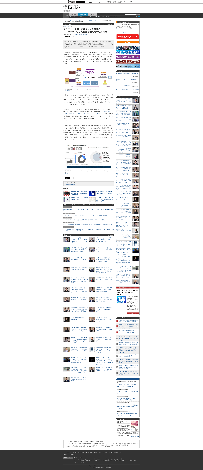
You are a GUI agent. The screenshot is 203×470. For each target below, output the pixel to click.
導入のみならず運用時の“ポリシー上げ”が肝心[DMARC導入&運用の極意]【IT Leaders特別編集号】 (88, 224)
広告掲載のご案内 (89, 452)
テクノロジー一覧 (76, 20)
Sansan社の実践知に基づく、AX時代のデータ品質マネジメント (123, 125)
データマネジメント (112, 16)
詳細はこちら (134, 436)
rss (69, 11)
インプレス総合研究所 (108, 459)
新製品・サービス (92, 20)
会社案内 (96, 452)
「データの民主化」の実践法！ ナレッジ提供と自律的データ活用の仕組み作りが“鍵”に (104, 299)
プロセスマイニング (84, 16)
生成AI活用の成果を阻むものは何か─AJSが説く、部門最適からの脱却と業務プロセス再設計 (79, 249)
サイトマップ (125, 452)
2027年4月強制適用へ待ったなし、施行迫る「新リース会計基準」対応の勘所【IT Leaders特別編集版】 (88, 210)
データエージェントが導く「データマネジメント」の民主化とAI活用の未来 (104, 249)
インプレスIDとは (121, 32)
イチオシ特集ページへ (132, 313)
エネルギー (109, 2)
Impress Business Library (122, 29)
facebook (67, 11)
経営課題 (73, 14)
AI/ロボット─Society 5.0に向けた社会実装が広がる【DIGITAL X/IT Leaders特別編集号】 (85, 220)
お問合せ (65, 454)
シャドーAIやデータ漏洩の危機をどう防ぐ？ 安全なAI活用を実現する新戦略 (104, 309)
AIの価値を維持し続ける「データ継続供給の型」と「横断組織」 (123, 175)
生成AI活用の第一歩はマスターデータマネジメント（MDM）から (123, 156)
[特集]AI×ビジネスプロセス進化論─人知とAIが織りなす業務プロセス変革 (127, 292)
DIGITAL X (124, 460)
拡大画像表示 (67, 90)
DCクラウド (90, 2)
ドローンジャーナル (131, 460)
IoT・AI (124, 1)
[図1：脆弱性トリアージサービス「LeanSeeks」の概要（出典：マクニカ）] (88, 87)
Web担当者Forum (99, 459)
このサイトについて (67, 452)
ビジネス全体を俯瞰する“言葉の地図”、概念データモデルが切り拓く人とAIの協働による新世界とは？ (79, 309)
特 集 (92, 14)
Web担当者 (109, 1)
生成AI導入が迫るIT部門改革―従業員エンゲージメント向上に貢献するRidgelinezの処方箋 (104, 369)
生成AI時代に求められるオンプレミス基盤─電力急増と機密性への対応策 (79, 379)
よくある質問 (71, 454)
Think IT (92, 459)
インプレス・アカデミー (79, 462)
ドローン (114, 2)
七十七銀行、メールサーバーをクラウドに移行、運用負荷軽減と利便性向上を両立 (104, 199)
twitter (64, 11)
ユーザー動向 (74, 16)
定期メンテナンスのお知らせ (123, 85)
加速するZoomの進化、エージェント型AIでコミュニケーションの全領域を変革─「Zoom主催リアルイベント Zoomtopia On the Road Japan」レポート (104, 361)
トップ (66, 15)
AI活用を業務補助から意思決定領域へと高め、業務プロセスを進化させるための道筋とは (104, 289)
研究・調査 (130, 1)
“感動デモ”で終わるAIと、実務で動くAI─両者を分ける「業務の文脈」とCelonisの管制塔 (104, 239)
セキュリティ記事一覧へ (107, 24)
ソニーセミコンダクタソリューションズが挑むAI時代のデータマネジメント (104, 319)
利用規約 (75, 452)
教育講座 (119, 2)
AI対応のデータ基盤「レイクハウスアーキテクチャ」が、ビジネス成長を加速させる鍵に (104, 259)
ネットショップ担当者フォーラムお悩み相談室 (99, 460)
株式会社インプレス (78, 457)
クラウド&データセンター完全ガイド (82, 459)
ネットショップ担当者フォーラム (81, 460)
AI (92, 16)
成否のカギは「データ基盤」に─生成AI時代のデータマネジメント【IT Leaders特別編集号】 (86, 215)
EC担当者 (115, 1)
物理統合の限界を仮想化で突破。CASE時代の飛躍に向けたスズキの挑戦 (104, 329)
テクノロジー (83, 14)
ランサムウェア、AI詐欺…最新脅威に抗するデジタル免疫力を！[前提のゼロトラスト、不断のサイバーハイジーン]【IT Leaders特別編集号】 (88, 230)
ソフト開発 (120, 1)
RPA (96, 16)
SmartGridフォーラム (126, 459)
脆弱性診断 (72, 184)
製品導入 (100, 2)
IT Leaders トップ (67, 20)
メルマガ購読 (81, 452)
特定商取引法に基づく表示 (115, 452)
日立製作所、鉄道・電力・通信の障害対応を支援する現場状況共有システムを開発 (79, 193)
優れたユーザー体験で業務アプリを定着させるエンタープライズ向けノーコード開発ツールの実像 (79, 349)
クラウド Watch (117, 459)
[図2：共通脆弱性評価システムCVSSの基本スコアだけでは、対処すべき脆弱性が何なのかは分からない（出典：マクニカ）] (88, 169)
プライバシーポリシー (104, 452)
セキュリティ (102, 16)
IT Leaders (72, 7)
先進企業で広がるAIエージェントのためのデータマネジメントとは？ (104, 339)
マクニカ (68, 184)
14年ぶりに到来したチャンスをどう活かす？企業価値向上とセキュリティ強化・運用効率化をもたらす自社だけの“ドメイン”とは (123, 268)
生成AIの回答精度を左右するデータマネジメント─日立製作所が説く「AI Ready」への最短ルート (79, 329)
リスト (72, 36)
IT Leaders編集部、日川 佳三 (80, 34)
